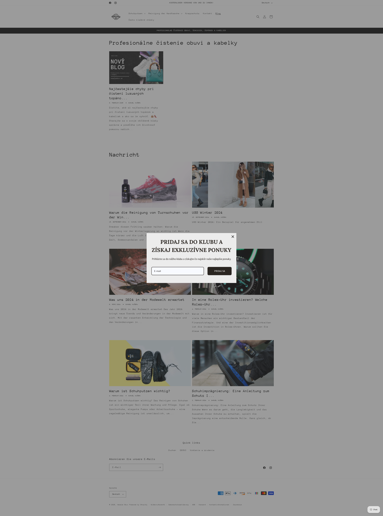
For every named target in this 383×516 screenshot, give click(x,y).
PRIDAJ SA (219, 270)
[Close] (232, 236)
